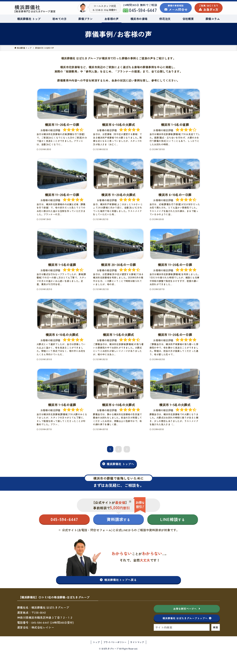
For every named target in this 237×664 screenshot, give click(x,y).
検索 (215, 627)
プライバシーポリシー (115, 642)
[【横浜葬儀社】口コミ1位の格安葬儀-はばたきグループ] (35, 9)
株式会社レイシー (42, 627)
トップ (96, 642)
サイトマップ (137, 642)
